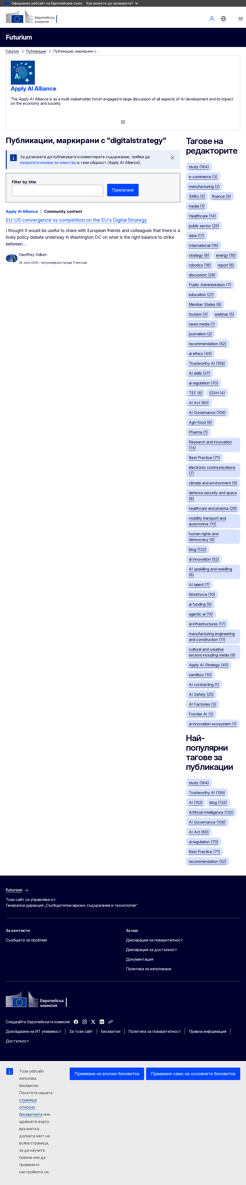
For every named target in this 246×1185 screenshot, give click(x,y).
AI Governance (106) (207, 412)
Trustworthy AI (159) (207, 363)
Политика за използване (148, 968)
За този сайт (81, 1031)
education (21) (201, 294)
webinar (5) (224, 314)
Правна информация (207, 1031)
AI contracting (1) (204, 684)
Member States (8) (205, 304)
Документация (139, 959)
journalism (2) (200, 333)
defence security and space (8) (213, 495)
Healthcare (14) (202, 216)
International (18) (203, 245)
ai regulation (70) (203, 383)
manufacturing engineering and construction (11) (212, 636)
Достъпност (17, 1041)
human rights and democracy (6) (203, 536)
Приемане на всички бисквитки (106, 1073)
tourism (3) (198, 314)
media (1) (197, 206)
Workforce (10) (202, 594)
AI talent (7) (199, 584)
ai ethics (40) (200, 353)
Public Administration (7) (210, 284)
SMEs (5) (197, 196)
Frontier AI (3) (201, 714)
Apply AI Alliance (33, 88)
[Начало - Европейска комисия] (35, 17)
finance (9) (221, 196)
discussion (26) (202, 275)
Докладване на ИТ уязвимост (33, 1031)
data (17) (196, 235)
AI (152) (196, 802)
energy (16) (226, 255)
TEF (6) (196, 392)
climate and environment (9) (213, 483)
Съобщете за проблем (26, 940)
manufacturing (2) (204, 186)
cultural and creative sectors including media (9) (212, 652)
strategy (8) (199, 255)
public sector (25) (204, 225)
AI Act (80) (199, 402)
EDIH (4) (217, 392)
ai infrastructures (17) (207, 624)
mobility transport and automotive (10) (207, 521)
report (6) (226, 265)
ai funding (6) (200, 604)
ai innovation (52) (204, 559)
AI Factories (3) (202, 704)
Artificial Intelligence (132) (211, 812)
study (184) (199, 166)
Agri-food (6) (200, 422)
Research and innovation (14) (210, 445)
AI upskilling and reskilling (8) (210, 572)
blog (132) (197, 549)
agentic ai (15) (201, 614)
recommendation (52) (207, 343)
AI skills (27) (199, 373)
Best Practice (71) (204, 457)
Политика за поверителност (154, 1031)
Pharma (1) (198, 432)
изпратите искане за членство (48, 162)
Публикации (36, 51)
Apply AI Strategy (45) (208, 664)
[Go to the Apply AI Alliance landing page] (23, 83)
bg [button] (223, 18)
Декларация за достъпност (151, 949)
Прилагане (123, 189)
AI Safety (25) (201, 694)
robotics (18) (200, 265)
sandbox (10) (200, 674)
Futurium (19, 37)
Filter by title (24, 182)
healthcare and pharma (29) (213, 508)
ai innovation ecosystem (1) (213, 723)
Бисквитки (110, 1031)
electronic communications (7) (212, 470)
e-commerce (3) (203, 176)
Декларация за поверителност (154, 940)
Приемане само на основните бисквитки (193, 1073)
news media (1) (202, 324)
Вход (212, 18)
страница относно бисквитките (31, 1107)
